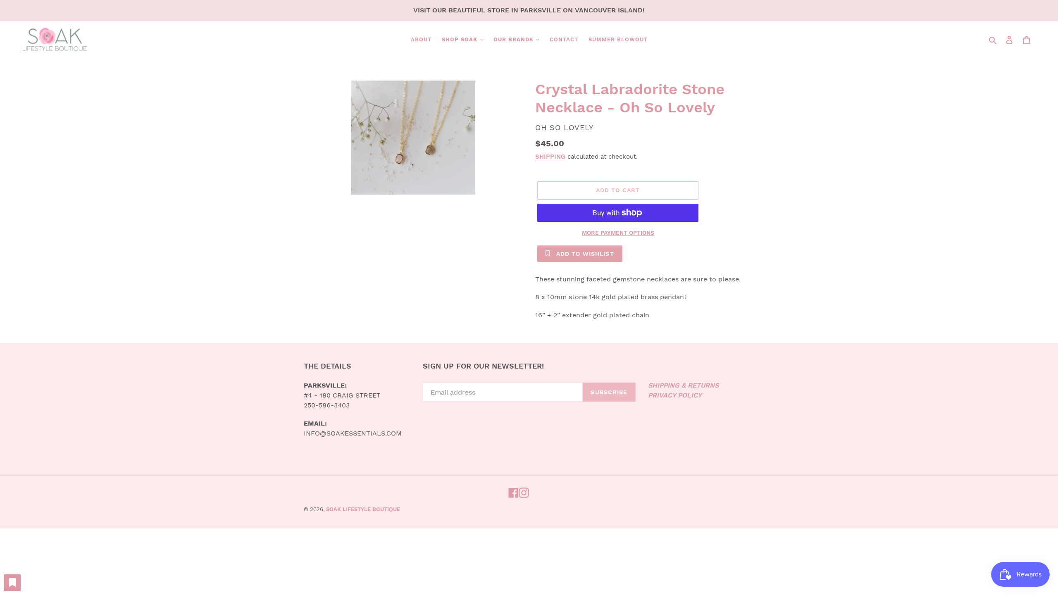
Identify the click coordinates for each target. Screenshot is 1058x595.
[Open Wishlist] (12, 582)
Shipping (550, 156)
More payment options (618, 232)
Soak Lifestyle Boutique (363, 509)
